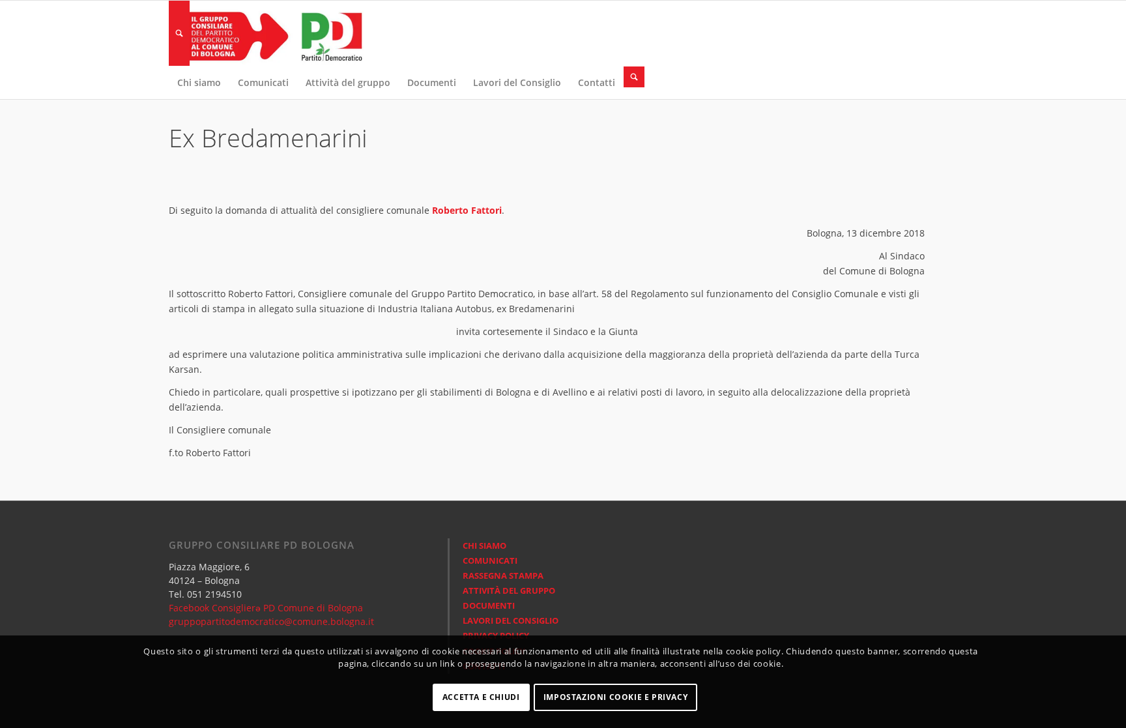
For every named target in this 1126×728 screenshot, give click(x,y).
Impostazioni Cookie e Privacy (615, 697)
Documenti (489, 605)
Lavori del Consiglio (510, 620)
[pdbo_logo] (266, 33)
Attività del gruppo (509, 590)
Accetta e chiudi (481, 697)
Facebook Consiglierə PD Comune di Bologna (266, 608)
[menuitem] (179, 33)
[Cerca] (179, 33)
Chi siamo (484, 545)
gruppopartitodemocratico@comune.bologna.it (271, 621)
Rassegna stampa (503, 575)
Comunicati (490, 560)
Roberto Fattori (467, 210)
